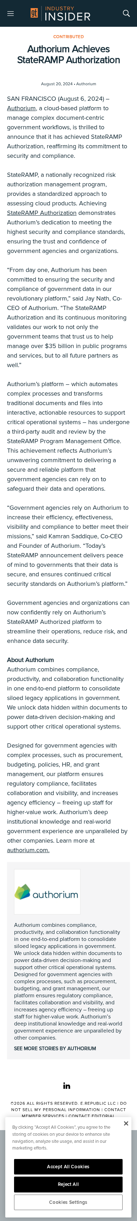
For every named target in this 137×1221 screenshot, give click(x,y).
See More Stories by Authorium (55, 1049)
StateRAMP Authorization (42, 213)
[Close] (126, 1123)
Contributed (68, 36)
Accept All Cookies (68, 1167)
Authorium (21, 108)
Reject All (68, 1184)
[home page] (60, 13)
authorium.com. (28, 850)
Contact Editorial (91, 1116)
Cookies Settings (68, 1202)
